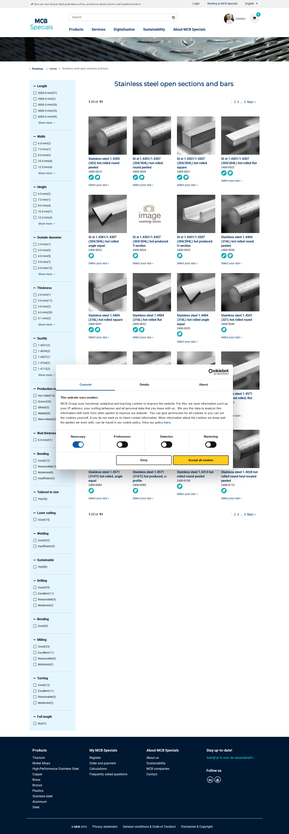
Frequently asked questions (108, 774)
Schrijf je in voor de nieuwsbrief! (229, 758)
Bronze (37, 785)
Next (251, 102)
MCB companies (157, 769)
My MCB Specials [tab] (103, 750)
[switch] (122, 445)
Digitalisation (124, 29)
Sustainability (154, 29)
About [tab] (203, 384)
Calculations (98, 769)
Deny (143, 460)
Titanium (38, 758)
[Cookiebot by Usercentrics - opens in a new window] (211, 372)
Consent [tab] (85, 384)
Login (196, 3)
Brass (36, 780)
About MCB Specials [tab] (162, 750)
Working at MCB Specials (222, 3)
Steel (35, 807)
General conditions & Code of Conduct (149, 827)
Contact (151, 774)
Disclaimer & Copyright (197, 827)
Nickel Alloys (41, 763)
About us (152, 758)
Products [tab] (39, 750)
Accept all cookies (200, 460)
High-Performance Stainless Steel (55, 769)
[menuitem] (196, 4)
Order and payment (102, 763)
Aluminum (39, 802)
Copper (37, 774)
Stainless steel (42, 796)
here (167, 422)
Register (95, 758)
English (249, 3)
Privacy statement (104, 827)
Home (53, 68)
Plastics (37, 791)
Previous (37, 68)
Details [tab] (144, 384)
